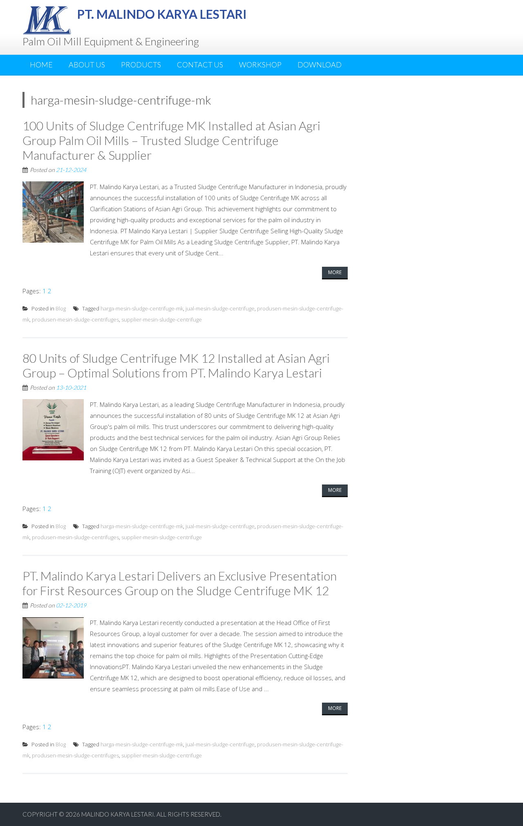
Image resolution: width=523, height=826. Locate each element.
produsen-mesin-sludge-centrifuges (75, 319)
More (335, 272)
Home (41, 64)
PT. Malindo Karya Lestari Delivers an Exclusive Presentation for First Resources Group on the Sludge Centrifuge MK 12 (179, 583)
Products (141, 64)
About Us (87, 64)
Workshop (260, 64)
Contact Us (200, 64)
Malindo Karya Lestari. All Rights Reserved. (151, 814)
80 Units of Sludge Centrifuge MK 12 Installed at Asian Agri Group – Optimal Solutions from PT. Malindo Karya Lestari (176, 365)
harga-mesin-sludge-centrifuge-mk (142, 308)
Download (319, 64)
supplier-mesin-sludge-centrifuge (161, 319)
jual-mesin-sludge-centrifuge (220, 308)
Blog (61, 308)
